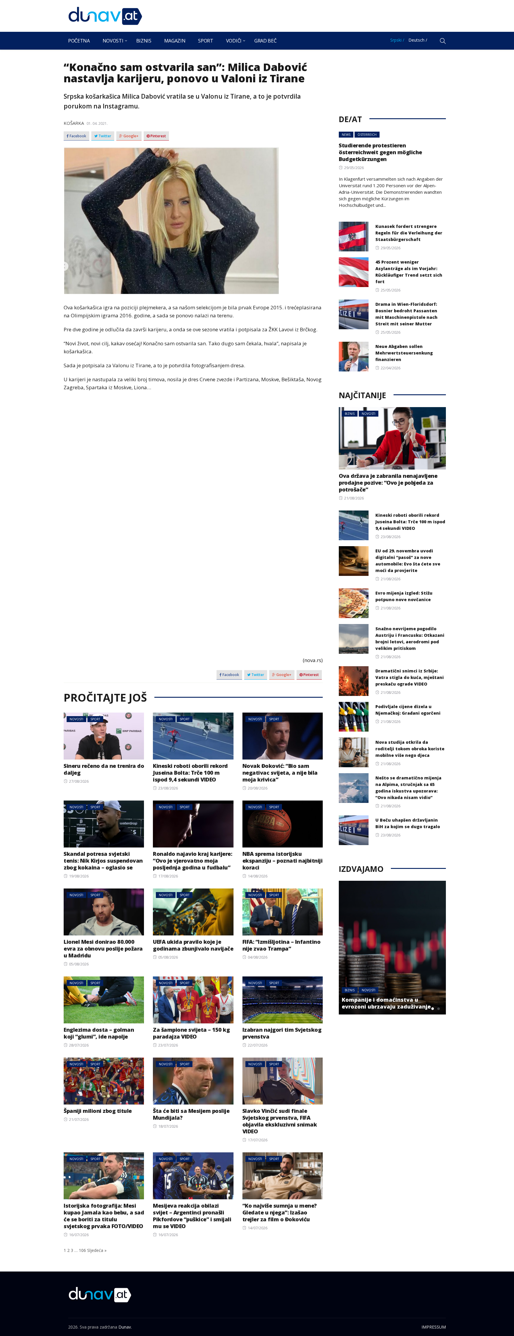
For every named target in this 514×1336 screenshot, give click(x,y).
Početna (79, 40)
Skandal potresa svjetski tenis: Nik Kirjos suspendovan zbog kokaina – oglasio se (103, 860)
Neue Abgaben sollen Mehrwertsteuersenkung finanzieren (404, 353)
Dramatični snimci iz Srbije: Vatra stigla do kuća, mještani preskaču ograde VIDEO (409, 677)
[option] (392, 947)
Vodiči (234, 40)
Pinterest (158, 136)
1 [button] (427, 1009)
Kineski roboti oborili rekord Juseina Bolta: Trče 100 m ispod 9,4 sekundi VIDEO (190, 772)
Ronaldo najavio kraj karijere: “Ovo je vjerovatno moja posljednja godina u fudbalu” (192, 860)
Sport (205, 40)
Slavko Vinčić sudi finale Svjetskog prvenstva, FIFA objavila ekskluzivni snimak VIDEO (279, 1121)
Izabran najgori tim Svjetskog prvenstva (282, 1033)
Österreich (367, 135)
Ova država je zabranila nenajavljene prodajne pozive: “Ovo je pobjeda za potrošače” (388, 482)
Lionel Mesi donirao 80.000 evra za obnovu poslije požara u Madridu (103, 948)
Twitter (104, 136)
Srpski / (397, 40)
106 (82, 1250)
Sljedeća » (96, 1250)
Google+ (131, 136)
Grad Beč (265, 40)
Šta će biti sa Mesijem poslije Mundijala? (191, 1114)
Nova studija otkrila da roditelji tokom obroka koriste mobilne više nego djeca (409, 748)
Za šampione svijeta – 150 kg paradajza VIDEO (191, 1033)
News (346, 135)
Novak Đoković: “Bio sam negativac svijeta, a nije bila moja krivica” (280, 772)
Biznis (143, 40)
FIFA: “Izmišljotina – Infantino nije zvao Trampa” (281, 945)
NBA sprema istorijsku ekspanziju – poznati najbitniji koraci (282, 860)
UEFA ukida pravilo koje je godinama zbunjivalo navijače (193, 945)
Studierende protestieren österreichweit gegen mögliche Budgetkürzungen (380, 152)
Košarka (74, 123)
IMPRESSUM (433, 1327)
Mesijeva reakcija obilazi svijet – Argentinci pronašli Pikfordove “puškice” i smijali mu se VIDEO (192, 1216)
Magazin (175, 40)
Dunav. (125, 1327)
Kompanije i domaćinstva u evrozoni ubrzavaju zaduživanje (386, 1003)
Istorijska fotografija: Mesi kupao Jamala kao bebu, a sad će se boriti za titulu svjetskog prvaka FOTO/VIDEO (104, 1216)
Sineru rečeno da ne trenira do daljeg (104, 769)
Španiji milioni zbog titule (98, 1110)
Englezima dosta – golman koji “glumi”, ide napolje (99, 1033)
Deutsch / (417, 40)
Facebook (77, 136)
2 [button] (432, 1009)
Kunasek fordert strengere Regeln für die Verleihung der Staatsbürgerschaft (408, 232)
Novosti (113, 40)
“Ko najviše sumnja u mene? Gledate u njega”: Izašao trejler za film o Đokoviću (279, 1212)
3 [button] (438, 1009)
